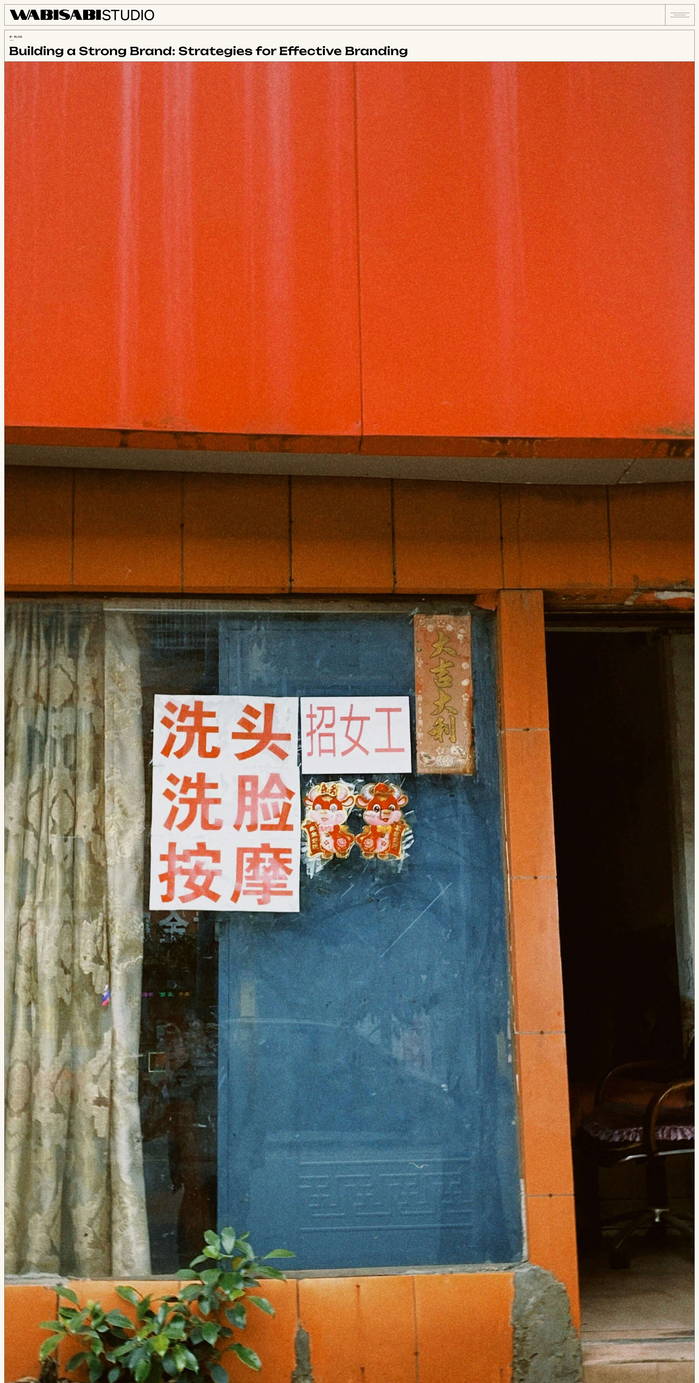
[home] (82, 15)
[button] (679, 15)
